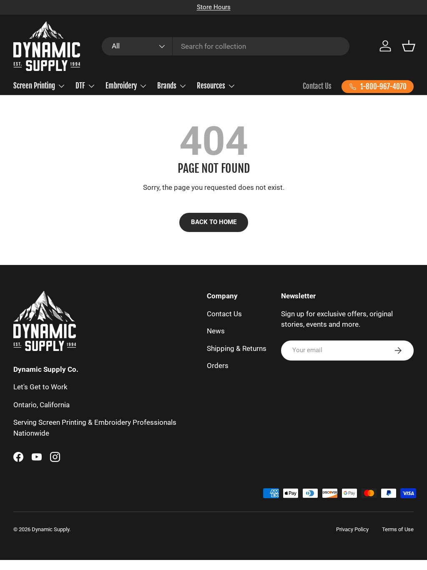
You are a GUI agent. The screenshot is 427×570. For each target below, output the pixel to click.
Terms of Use (398, 529)
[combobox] (225, 46)
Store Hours (214, 7)
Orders (218, 365)
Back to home (213, 222)
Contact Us (317, 86)
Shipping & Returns (236, 348)
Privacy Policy (352, 529)
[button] (408, 46)
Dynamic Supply (50, 529)
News (216, 331)
